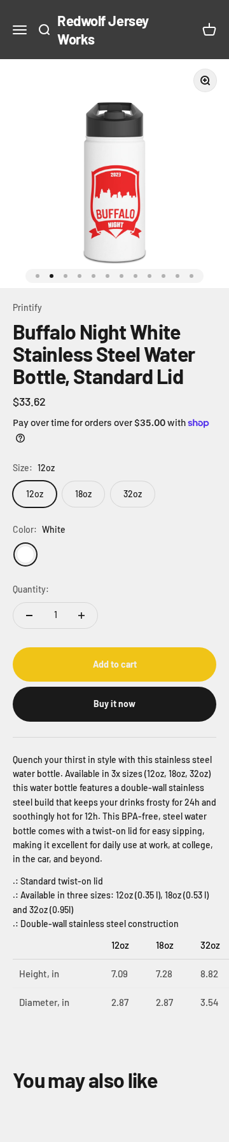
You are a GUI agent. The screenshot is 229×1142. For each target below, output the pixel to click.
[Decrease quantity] (29, 615)
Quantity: (31, 589)
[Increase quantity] (81, 615)
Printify (27, 307)
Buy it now (114, 703)
